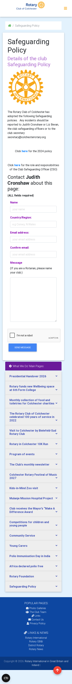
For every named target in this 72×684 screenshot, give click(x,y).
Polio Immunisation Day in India (29, 556)
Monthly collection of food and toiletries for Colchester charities (31, 401)
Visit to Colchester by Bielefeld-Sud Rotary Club (32, 432)
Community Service (22, 535)
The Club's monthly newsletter (29, 464)
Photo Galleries (37, 608)
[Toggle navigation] (65, 8)
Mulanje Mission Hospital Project (31, 498)
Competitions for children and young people (29, 523)
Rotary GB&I (36, 641)
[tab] (33, 376)
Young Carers (18, 545)
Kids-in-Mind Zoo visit (23, 488)
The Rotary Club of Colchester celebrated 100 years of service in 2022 (31, 417)
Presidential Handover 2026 (27, 376)
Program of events (22, 454)
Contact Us (37, 619)
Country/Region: (21, 217)
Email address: (19, 232)
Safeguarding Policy (22, 586)
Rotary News (36, 649)
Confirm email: (19, 247)
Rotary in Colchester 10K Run (28, 444)
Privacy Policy (37, 623)
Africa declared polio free (26, 566)
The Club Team (38, 612)
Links (37, 615)
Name (14, 202)
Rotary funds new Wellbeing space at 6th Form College (31, 388)
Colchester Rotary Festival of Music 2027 (33, 476)
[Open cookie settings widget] (6, 678)
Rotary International (36, 637)
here (17, 165)
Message (16, 262)
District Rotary (36, 645)
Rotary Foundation (21, 576)
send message (23, 347)
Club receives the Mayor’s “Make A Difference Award (32, 510)
